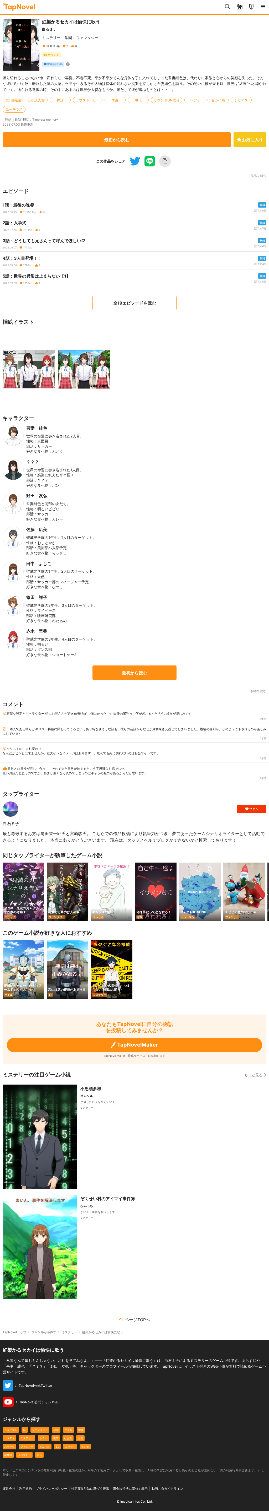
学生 (115, 100)
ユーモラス (14, 109)
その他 (85, 1446)
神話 (60, 100)
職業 (55, 1438)
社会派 (68, 1438)
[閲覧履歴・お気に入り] (239, 7)
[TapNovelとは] (251, 7)
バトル (69, 1429)
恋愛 (56, 1429)
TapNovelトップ (14, 1332)
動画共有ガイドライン (167, 1489)
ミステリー (51, 37)
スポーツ (9, 1446)
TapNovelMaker (137, 1045)
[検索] (228, 7)
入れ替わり (24, 1454)
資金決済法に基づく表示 (130, 1489)
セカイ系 (218, 100)
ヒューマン (10, 1429)
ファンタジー (87, 37)
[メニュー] (263, 7)
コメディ (9, 1438)
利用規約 (25, 1489)
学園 (68, 37)
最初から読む (117, 139)
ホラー (43, 1438)
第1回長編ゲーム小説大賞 (25, 100)
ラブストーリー (88, 100)
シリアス (241, 100)
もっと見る (253, 1075)
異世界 (8, 1454)
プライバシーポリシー (51, 1489)
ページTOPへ (137, 1320)
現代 (138, 100)
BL (57, 1446)
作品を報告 (258, 175)
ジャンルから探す (43, 1332)
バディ (195, 100)
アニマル (44, 1446)
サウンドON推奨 (166, 100)
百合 (39, 1454)
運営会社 (9, 1489)
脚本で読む (258, 691)
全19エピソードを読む (134, 303)
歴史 (80, 1438)
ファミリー (27, 1446)
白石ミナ (49, 29)
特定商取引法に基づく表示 (90, 1489)
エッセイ (70, 1446)
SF (24, 1429)
